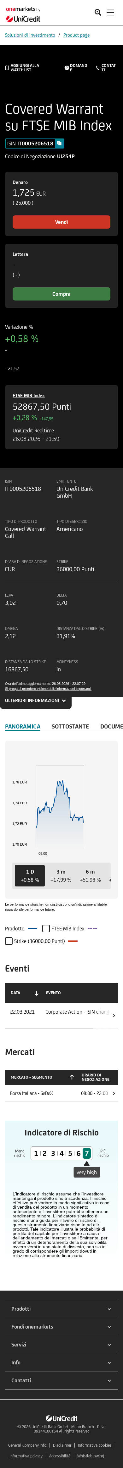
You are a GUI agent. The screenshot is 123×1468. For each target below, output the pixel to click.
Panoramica (22, 726)
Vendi (61, 222)
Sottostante (70, 726)
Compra (61, 294)
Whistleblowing (90, 1456)
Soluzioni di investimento (30, 35)
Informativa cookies (95, 1445)
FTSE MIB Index (29, 395)
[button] (30, 875)
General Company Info (27, 1445)
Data (15, 992)
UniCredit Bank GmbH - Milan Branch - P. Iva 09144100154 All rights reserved (69, 1428)
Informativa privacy (26, 1456)
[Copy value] (59, 143)
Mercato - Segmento (31, 1077)
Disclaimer (62, 1445)
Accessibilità (60, 1456)
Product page (76, 35)
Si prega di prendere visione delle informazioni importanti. (48, 689)
